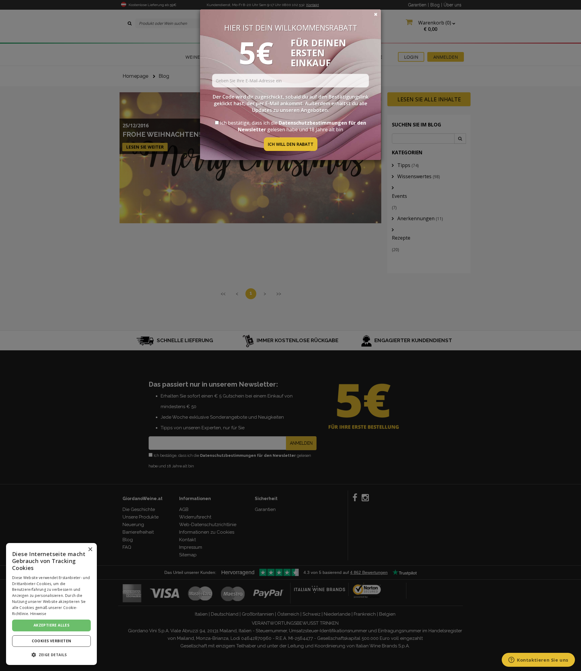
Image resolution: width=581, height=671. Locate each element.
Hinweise (38, 613)
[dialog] (51, 604)
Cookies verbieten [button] (51, 640)
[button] (51, 655)
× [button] (90, 549)
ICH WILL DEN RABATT (290, 144)
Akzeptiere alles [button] (51, 625)
